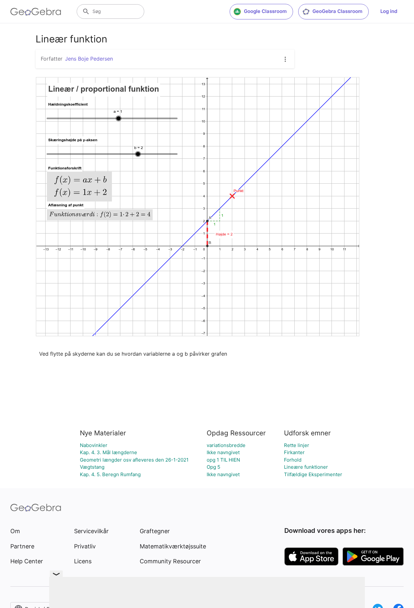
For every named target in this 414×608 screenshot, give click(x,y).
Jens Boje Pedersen (89, 58)
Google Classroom (265, 11)
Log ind (388, 11)
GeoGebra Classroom (337, 11)
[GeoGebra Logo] (35, 12)
